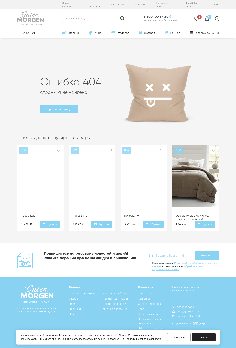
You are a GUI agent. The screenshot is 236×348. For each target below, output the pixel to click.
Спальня (73, 32)
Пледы (73, 303)
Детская (149, 32)
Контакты (140, 4)
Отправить (207, 255)
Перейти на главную (59, 109)
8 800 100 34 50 (185, 307)
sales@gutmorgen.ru (188, 311)
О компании (94, 4)
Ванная (175, 32)
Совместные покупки (162, 4)
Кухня (97, 32)
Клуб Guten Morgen (191, 4)
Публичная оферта (150, 328)
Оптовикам (117, 4)
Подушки (75, 308)
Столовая (122, 32)
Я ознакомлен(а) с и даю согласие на (185, 266)
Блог (216, 4)
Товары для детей (114, 303)
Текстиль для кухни (115, 298)
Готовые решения (207, 32)
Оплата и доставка (67, 4)
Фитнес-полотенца (115, 308)
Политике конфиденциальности (143, 338)
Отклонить (179, 337)
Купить (52, 224)
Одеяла (73, 298)
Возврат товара (148, 314)
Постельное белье (115, 293)
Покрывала (76, 314)
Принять (204, 337)
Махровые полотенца (82, 293)
